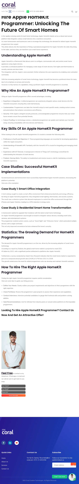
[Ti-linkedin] (10, 443)
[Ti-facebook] (3, 443)
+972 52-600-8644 (36, 11)
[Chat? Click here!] (72, 477)
